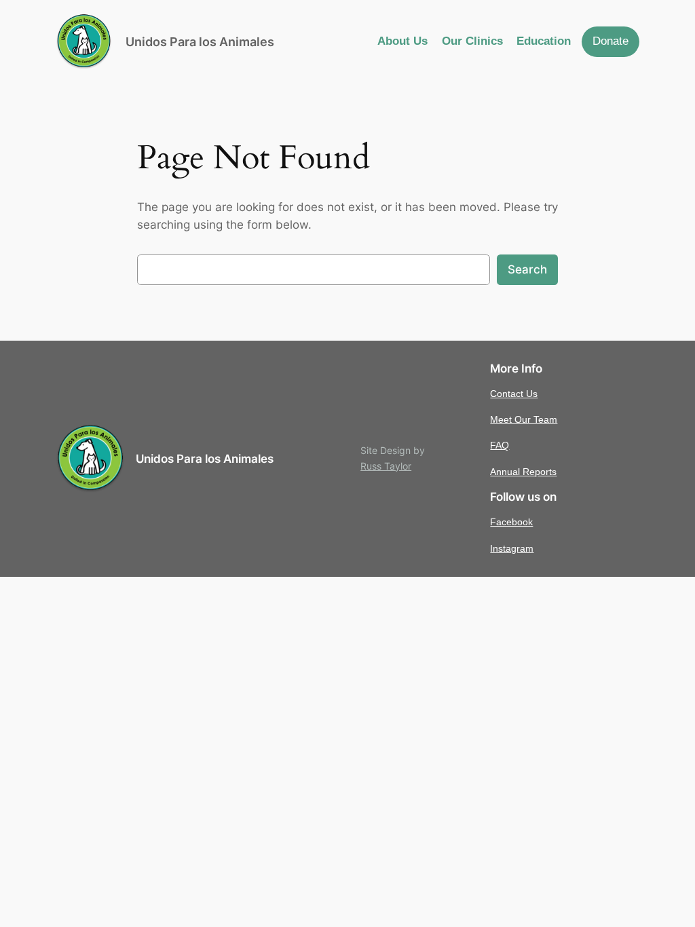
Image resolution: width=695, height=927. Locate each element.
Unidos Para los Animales (200, 42)
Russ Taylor (385, 466)
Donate (610, 41)
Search (527, 269)
